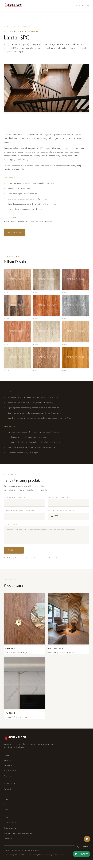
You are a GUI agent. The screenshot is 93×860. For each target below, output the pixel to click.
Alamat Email (58, 497)
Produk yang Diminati (61, 511)
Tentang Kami (8, 789)
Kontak (6, 809)
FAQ (5, 804)
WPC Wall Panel (10, 770)
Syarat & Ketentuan (10, 828)
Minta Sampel (14, 232)
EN (82, 5)
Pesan (10, 524)
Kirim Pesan (13, 550)
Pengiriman (8, 838)
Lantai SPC (8, 760)
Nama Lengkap (14, 497)
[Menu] (88, 5)
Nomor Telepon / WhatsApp (19, 511)
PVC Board (8, 776)
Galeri (6, 799)
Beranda (7, 26)
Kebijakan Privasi (54, 558)
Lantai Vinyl (8, 765)
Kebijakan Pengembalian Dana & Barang (18, 833)
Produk (16, 26)
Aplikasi (6, 794)
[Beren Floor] (13, 5)
